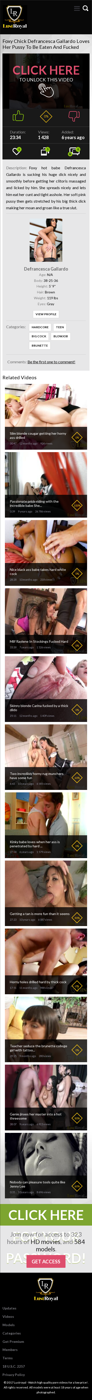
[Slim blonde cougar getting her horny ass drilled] (46, 447)
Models (8, 1325)
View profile (46, 314)
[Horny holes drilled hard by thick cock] (46, 992)
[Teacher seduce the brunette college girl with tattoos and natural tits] (46, 1060)
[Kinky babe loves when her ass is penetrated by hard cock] (46, 856)
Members (10, 1350)
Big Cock (39, 336)
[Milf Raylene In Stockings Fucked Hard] (46, 652)
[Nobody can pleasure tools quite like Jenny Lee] (46, 1196)
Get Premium (13, 1341)
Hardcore (40, 327)
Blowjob (60, 336)
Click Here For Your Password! (46, 1216)
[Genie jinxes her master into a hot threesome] (46, 1128)
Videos (8, 1316)
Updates (9, 1308)
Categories (11, 1333)
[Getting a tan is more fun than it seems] (46, 924)
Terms (7, 1358)
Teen (60, 327)
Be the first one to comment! (51, 361)
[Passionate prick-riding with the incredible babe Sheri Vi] (46, 515)
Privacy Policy (13, 1375)
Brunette (40, 345)
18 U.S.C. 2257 (13, 1366)
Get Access (46, 1261)
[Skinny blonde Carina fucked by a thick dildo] (46, 720)
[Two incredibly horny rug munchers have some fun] (46, 788)
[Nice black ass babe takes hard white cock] (46, 584)
